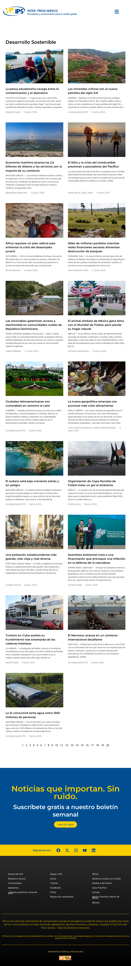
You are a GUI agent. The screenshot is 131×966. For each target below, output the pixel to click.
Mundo (96, 902)
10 (56, 745)
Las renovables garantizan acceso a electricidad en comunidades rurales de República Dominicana (34, 324)
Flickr (53, 892)
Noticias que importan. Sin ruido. (65, 792)
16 (87, 745)
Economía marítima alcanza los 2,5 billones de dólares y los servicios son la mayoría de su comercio (34, 166)
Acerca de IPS (15, 874)
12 (66, 745)
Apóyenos (13, 887)
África (95, 874)
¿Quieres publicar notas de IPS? (22, 893)
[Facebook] (58, 850)
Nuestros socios (17, 878)
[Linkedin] (93, 850)
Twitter (54, 883)
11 (61, 745)
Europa (96, 892)
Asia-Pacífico (99, 887)
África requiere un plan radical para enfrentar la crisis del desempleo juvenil (30, 247)
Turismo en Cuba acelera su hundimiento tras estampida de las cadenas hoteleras (30, 639)
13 (71, 745)
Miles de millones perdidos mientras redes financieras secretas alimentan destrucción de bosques (94, 247)
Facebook (55, 887)
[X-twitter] (67, 850)
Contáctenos (15, 883)
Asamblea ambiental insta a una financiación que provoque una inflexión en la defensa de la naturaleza (96, 558)
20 (107, 745)
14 (77, 745)
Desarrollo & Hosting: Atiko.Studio (65, 951)
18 (97, 745)
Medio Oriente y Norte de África (105, 897)
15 (82, 745)
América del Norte (102, 883)
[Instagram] (76, 850)
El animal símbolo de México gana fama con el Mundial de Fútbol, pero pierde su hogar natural (96, 324)
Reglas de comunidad (61, 896)
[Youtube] (85, 850)
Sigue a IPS (56, 874)
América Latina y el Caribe (106, 878)
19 (102, 745)
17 (92, 745)
